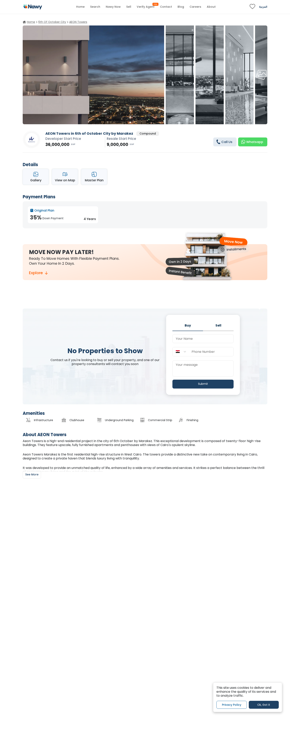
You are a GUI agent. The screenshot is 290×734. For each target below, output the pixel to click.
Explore (36, 272)
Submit (203, 384)
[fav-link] (252, 7)
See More (31, 474)
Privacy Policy (231, 705)
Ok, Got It (263, 705)
